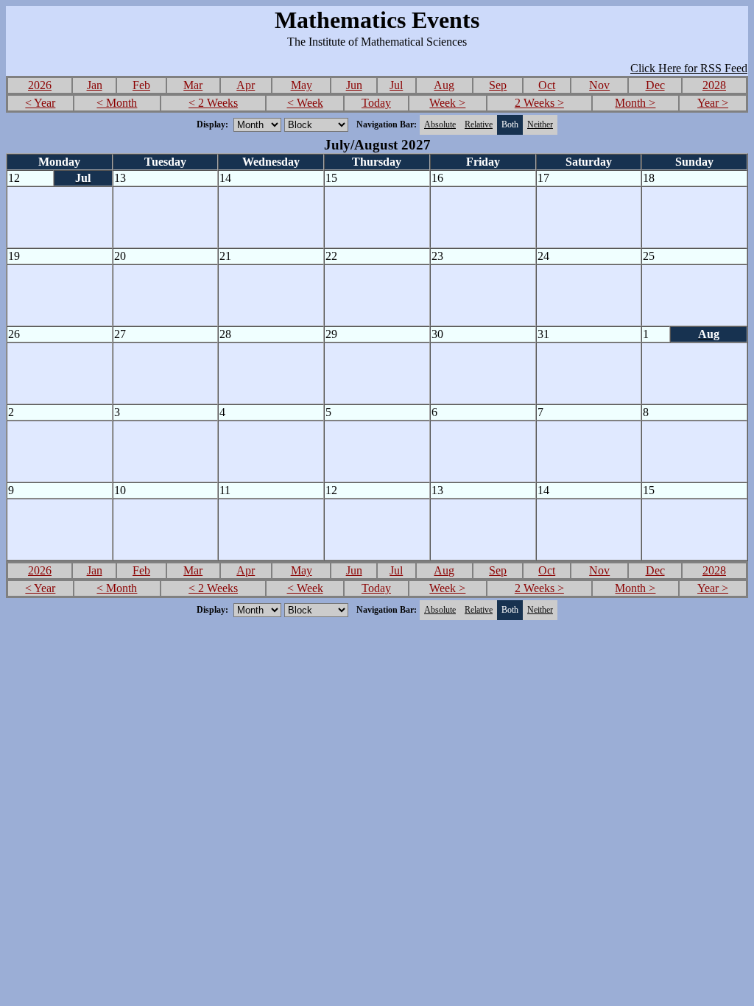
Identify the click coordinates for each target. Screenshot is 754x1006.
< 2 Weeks (213, 102)
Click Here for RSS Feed (688, 68)
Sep (498, 85)
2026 (40, 85)
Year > (712, 102)
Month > (635, 102)
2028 (714, 85)
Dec (655, 85)
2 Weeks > (539, 102)
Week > (447, 102)
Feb (141, 85)
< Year (40, 102)
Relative (479, 124)
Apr (245, 85)
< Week (305, 102)
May (301, 85)
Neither (540, 124)
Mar (192, 85)
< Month (116, 102)
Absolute (440, 124)
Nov (599, 85)
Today (376, 102)
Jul (396, 85)
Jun (354, 85)
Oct (546, 85)
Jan (94, 85)
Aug (444, 85)
